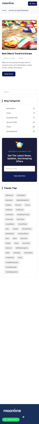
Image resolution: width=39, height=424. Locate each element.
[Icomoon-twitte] (5, 417)
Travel (21, 58)
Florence (18, 205)
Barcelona (9, 200)
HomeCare (9, 214)
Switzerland (28, 253)
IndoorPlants (22, 224)
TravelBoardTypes (12, 262)
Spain (7, 253)
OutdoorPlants (23, 234)
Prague (8, 243)
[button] (11, 420)
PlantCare (24, 238)
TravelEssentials (11, 267)
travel (20, 257)
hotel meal (9, 219)
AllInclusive (9, 195)
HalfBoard (19, 210)
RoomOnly (26, 243)
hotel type (20, 219)
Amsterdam (21, 195)
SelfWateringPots (22, 248)
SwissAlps (17, 253)
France (27, 205)
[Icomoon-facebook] (11, 417)
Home (4, 10)
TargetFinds (10, 257)
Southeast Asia (11, 118)
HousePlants (10, 224)
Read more (9, 74)
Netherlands (10, 234)
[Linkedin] (23, 417)
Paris (7, 238)
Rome (16, 243)
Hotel (8, 113)
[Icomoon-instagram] (17, 417)
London (15, 229)
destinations (10, 108)
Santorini (9, 248)
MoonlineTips (26, 229)
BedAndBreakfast (23, 200)
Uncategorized (11, 131)
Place (14, 238)
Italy (7, 229)
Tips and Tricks (11, 122)
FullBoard (9, 210)
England (8, 205)
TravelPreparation (12, 272)
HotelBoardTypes (23, 214)
